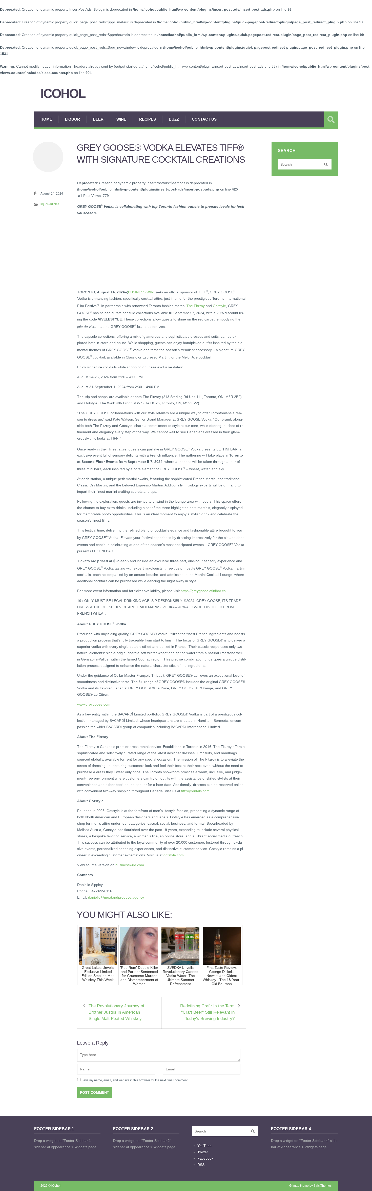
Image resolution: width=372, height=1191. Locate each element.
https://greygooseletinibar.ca (203, 591)
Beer (98, 119)
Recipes (147, 119)
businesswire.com (129, 865)
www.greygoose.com (93, 704)
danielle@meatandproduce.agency (116, 897)
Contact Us (204, 119)
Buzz (174, 119)
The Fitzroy (196, 306)
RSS (200, 1165)
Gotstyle (219, 306)
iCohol (62, 93)
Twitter (202, 1152)
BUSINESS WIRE (142, 292)
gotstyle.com (173, 855)
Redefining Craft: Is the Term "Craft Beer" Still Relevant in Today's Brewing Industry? (207, 1012)
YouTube (204, 1146)
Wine (121, 119)
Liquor (72, 119)
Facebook (205, 1158)
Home (46, 119)
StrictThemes (323, 1185)
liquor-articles (49, 204)
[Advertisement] (115, 251)
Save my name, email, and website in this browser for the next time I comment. (134, 1080)
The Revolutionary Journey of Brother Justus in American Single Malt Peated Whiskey (116, 1012)
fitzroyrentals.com (195, 791)
